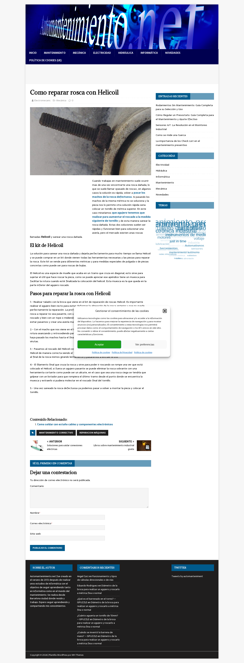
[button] (165, 311)
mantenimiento (55, 53)
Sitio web (35, 534)
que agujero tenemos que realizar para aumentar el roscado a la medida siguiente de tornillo (121, 217)
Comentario (37, 486)
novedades (172, 53)
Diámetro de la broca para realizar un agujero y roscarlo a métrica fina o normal (98, 589)
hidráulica (125, 53)
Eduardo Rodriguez (87, 585)
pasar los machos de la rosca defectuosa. (118, 195)
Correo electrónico (40, 523)
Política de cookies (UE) (45, 60)
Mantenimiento (165, 183)
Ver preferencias (144, 344)
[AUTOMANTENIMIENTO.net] (122, 47)
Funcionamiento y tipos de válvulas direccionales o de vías (97, 578)
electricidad (102, 53)
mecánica (79, 53)
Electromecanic (42, 100)
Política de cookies (101, 352)
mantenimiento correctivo (56, 433)
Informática (163, 177)
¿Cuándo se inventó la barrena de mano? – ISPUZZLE (95, 634)
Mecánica (61, 100)
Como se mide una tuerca (171, 135)
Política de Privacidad (122, 352)
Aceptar (99, 344)
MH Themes (77, 655)
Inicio (33, 53)
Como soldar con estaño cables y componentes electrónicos (75, 424)
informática (149, 53)
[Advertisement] (122, 74)
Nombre (34, 513)
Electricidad (162, 165)
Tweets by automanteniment (187, 576)
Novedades (162, 194)
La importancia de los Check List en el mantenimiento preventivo (178, 143)
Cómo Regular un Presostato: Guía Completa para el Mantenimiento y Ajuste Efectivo (185, 117)
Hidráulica (161, 171)
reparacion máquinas (92, 433)
